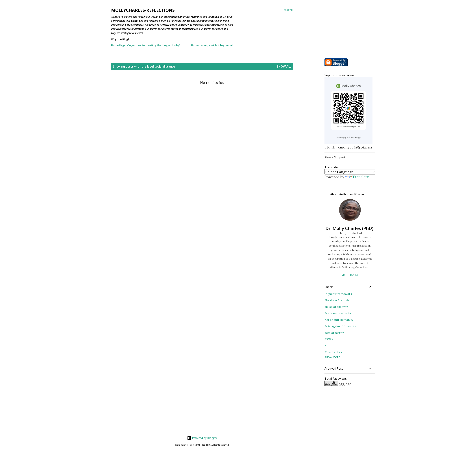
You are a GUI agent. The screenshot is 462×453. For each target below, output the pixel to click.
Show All (284, 66)
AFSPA (328, 339)
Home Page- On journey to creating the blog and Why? (145, 45)
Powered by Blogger (204, 438)
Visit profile (350, 275)
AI (325, 346)
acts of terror (334, 333)
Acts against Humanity (340, 326)
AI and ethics (333, 352)
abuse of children (336, 307)
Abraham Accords (336, 300)
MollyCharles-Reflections (143, 10)
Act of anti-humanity (338, 320)
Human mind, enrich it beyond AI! (212, 45)
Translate (360, 176)
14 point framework (338, 293)
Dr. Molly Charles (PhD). (350, 228)
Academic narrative (338, 313)
